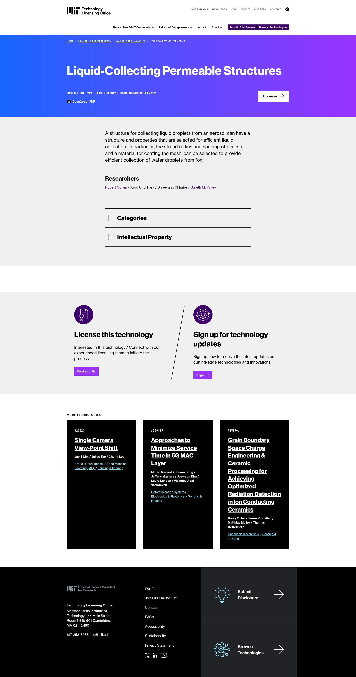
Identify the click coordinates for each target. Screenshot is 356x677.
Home (70, 41)
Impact (201, 27)
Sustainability (155, 635)
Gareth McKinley (203, 187)
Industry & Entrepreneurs (174, 27)
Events (245, 9)
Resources (219, 9)
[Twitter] (147, 655)
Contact (276, 9)
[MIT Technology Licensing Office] (89, 11)
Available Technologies (130, 41)
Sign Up (202, 375)
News (234, 9)
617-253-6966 (78, 635)
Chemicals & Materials (243, 534)
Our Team (260, 9)
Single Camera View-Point (96, 443)
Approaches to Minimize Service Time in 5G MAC (174, 451)
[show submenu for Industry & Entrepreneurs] (191, 27)
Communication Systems (169, 492)
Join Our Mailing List (161, 598)
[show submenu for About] (221, 27)
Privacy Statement (159, 645)
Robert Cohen (116, 187)
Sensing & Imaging (110, 468)
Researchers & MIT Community (132, 27)
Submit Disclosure (242, 27)
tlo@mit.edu (100, 635)
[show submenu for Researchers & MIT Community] (153, 27)
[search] (287, 9)
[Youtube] (164, 655)
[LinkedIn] (155, 655)
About (215, 27)
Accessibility (155, 626)
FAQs (149, 617)
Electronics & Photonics (168, 496)
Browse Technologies (273, 27)
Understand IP (199, 9)
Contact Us (86, 371)
